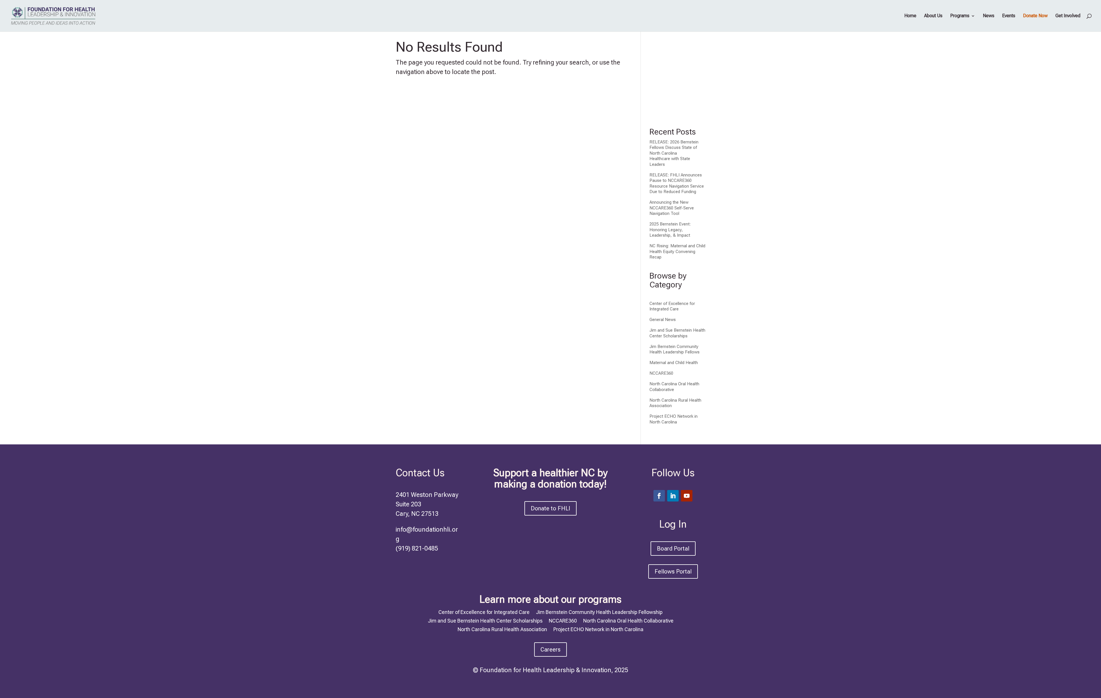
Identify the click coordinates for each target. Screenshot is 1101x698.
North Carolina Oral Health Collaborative (628, 620)
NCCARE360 (661, 373)
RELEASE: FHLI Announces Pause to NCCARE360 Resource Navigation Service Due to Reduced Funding (676, 183)
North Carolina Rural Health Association (502, 628)
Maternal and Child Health (673, 362)
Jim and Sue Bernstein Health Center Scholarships (677, 333)
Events (1008, 16)
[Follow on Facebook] (659, 495)
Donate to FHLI (550, 508)
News (988, 16)
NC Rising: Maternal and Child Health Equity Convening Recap (677, 251)
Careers (550, 649)
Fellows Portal (673, 571)
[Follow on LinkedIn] (673, 495)
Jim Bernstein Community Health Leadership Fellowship (599, 611)
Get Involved (1067, 16)
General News (662, 319)
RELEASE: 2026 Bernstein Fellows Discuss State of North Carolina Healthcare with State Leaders (673, 153)
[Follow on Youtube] (686, 495)
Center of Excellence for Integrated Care (672, 306)
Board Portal (673, 548)
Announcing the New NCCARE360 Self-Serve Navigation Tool (671, 208)
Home (910, 16)
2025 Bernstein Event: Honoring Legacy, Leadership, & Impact (670, 229)
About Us (933, 16)
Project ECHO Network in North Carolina (673, 419)
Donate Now (1035, 16)
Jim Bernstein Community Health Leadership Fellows (674, 349)
